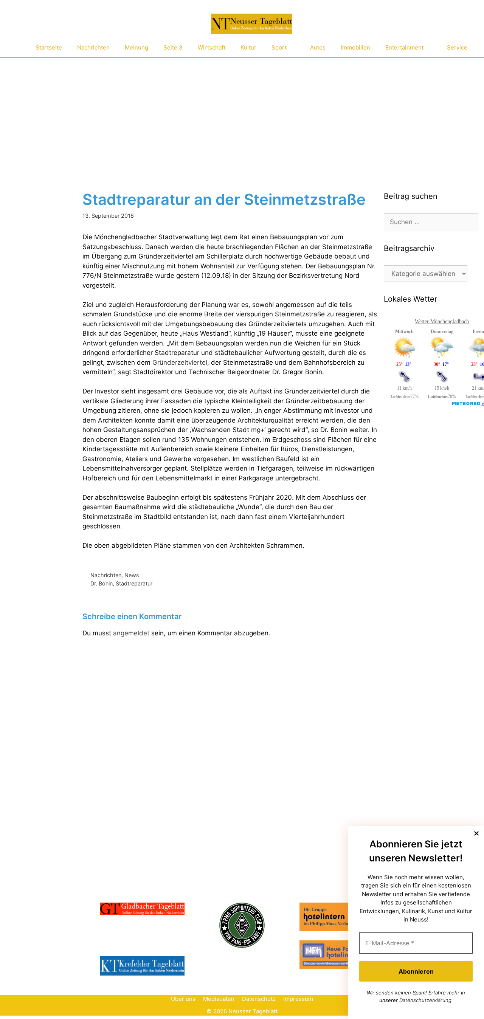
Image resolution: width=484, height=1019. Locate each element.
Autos (318, 47)
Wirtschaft (211, 47)
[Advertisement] (242, 115)
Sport (279, 47)
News (131, 575)
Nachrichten (93, 47)
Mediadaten (218, 998)
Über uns (183, 998)
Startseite (49, 47)
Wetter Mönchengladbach (442, 321)
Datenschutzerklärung (425, 1000)
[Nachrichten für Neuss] (251, 24)
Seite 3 (173, 47)
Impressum (298, 998)
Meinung (136, 47)
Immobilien (355, 47)
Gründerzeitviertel (179, 362)
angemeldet (131, 633)
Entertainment (404, 47)
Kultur (248, 47)
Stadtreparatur (134, 583)
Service (457, 47)
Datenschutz (259, 998)
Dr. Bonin (101, 583)
